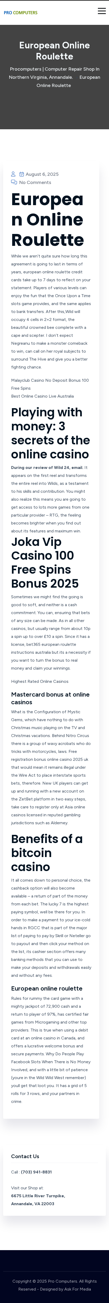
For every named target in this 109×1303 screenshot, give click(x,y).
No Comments (34, 182)
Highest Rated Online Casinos (40, 681)
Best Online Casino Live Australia (42, 396)
